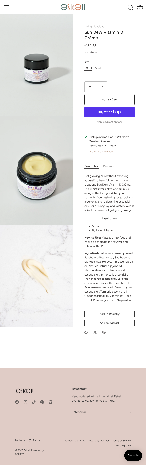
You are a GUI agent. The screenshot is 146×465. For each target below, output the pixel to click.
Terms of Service (122, 440)
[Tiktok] (34, 402)
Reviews (108, 166)
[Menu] (6, 7)
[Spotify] (50, 402)
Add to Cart (109, 99)
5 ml (98, 68)
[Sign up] (129, 412)
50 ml (88, 68)
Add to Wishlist (109, 323)
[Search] (130, 8)
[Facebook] (17, 402)
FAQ (82, 440)
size (86, 62)
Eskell (27, 450)
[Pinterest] (42, 402)
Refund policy (123, 445)
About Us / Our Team (99, 440)
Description (91, 166)
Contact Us (71, 440)
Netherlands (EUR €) (26, 440)
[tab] (93, 166)
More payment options (109, 121)
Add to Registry (109, 314)
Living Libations (94, 26)
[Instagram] (25, 402)
